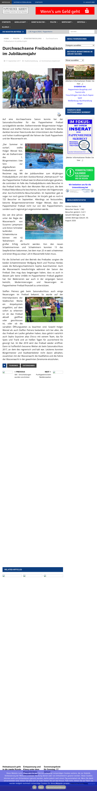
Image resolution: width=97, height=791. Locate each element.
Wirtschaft (66, 22)
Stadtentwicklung (31, 61)
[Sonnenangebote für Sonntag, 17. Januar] (53, 669)
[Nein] (94, 780)
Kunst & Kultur (38, 22)
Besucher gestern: (73, 212)
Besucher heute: (72, 209)
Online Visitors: (72, 206)
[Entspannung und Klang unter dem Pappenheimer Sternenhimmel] (32, 669)
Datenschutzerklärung (22, 2)
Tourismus (13, 365)
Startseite (39, 2)
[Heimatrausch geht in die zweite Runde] (12, 669)
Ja (34, 787)
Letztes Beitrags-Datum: (75, 218)
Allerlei (5, 27)
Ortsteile (81, 22)
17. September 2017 (13, 61)
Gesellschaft (20, 22)
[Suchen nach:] (81, 31)
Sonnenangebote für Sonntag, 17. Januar (52, 769)
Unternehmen (29, 365)
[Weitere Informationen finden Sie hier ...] (80, 82)
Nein (41, 787)
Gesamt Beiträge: (72, 215)
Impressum (6, 2)
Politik (53, 22)
